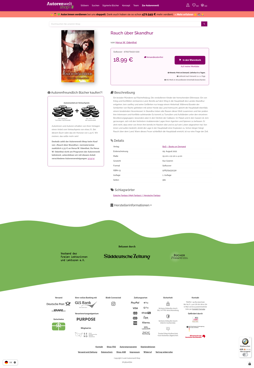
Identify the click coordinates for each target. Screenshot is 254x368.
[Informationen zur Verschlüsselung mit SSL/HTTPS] (168, 305)
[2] (91, 159)
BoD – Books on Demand (174, 146)
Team (136, 5)
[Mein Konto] (187, 5)
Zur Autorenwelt (150, 5)
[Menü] (249, 338)
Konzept (126, 5)
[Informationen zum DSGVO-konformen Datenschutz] (168, 317)
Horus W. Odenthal (126, 42)
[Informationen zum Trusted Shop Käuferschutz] (168, 330)
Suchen (95, 5)
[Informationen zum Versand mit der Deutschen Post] (59, 305)
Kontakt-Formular (198, 309)
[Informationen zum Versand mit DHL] (59, 311)
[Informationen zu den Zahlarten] (135, 304)
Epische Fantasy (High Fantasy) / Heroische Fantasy (136, 195)
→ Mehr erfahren (183, 14)
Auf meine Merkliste (190, 66)
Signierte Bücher (110, 5)
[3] (93, 159)
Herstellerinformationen (133, 205)
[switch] (245, 354)
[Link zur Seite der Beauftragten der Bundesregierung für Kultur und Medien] (195, 333)
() (197, 6)
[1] (89, 159)
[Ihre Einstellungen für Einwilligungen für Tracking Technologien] (249, 363)
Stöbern (85, 5)
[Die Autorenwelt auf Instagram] (113, 305)
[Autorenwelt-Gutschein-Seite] (58, 330)
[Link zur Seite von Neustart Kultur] (195, 322)
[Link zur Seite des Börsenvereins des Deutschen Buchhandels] (195, 337)
